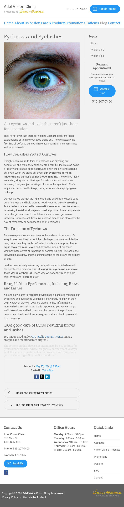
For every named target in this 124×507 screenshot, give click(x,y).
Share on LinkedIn (47, 376)
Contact (114, 23)
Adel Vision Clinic (32, 493)
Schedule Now (104, 91)
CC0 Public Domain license (47, 336)
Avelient (41, 497)
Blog (103, 23)
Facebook (6, 472)
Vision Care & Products (48, 23)
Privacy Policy (10, 497)
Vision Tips (47, 370)
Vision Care (97, 49)
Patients (92, 23)
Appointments (107, 8)
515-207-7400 (77, 9)
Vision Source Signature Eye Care (107, 492)
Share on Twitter (42, 376)
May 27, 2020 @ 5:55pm (48, 366)
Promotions (76, 23)
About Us (21, 23)
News (94, 43)
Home (8, 23)
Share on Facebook (36, 376)
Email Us (17, 463)
